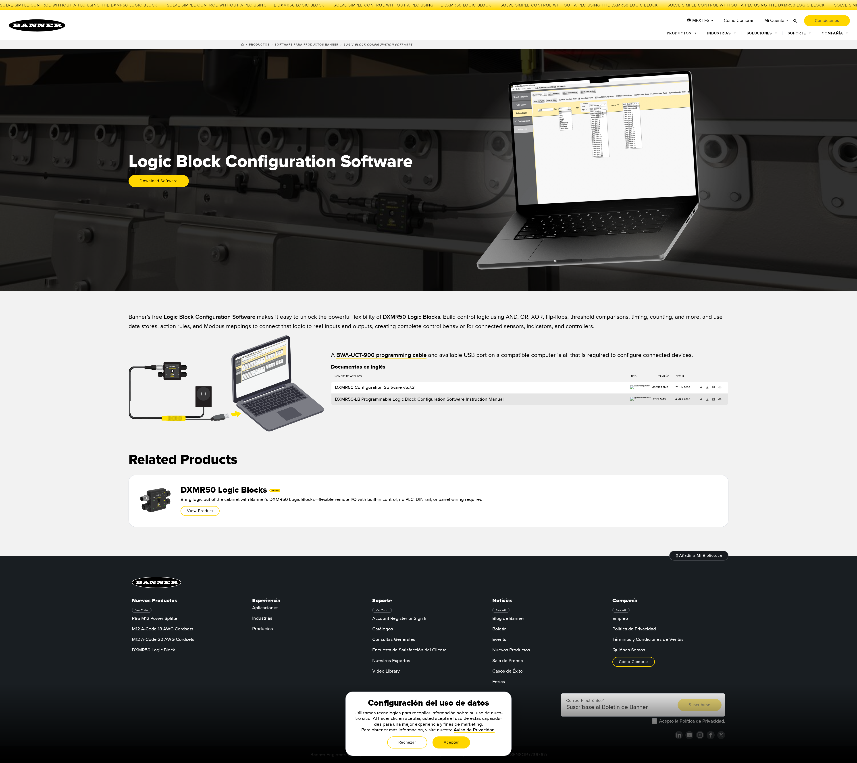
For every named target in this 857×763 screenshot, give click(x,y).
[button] (699, 556)
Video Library (386, 671)
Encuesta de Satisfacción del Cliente (409, 650)
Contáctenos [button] (827, 20)
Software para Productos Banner (307, 44)
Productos (259, 44)
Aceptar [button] (451, 742)
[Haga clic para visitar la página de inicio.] (37, 25)
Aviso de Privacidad (474, 730)
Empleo (620, 618)
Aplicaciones (265, 608)
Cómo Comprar (739, 21)
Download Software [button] (159, 181)
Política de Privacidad (634, 629)
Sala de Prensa (507, 660)
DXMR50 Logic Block (153, 650)
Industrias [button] (719, 33)
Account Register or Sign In (400, 618)
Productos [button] (680, 33)
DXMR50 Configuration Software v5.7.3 (375, 387)
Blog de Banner (508, 618)
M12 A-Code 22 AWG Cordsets (163, 639)
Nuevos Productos (511, 650)
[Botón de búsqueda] (795, 20)
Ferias (498, 681)
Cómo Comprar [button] (633, 661)
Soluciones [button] (760, 33)
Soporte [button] (797, 33)
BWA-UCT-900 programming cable (381, 355)
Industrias (262, 618)
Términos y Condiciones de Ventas (648, 639)
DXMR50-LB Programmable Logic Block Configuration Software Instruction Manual (419, 399)
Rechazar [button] (407, 742)
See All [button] (501, 610)
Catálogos (382, 629)
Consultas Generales (393, 639)
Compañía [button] (833, 33)
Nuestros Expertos (391, 660)
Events (499, 639)
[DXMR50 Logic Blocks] (428, 501)
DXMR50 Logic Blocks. (412, 317)
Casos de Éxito (507, 671)
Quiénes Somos (628, 650)
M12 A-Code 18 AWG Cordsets (162, 629)
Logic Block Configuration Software (209, 317)
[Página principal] (242, 45)
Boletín (499, 629)
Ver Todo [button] (141, 610)
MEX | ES (700, 21)
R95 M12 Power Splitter (155, 618)
